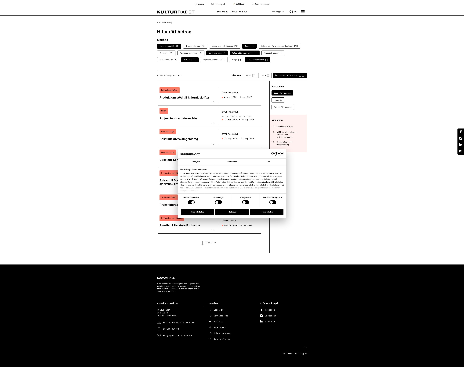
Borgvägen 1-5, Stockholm (177, 335)
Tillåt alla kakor (266, 212)
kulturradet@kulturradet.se (179, 322)
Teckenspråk (220, 4)
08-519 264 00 (171, 329)
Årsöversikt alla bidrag (286, 75)
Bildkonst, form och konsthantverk (279, 46)
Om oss (243, 11)
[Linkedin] (460, 145)
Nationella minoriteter (244, 53)
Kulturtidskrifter (257, 60)
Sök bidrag (222, 11)
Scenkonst (166, 53)
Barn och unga (217, 53)
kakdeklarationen (211, 188)
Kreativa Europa (195, 46)
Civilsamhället (168, 60)
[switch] (218, 202)
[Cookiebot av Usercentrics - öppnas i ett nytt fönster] (273, 154)
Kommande (278, 100)
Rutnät (248, 75)
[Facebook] (460, 131)
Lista (263, 75)
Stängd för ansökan (282, 107)
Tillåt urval (232, 212)
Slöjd (236, 60)
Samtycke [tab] (196, 162)
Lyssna (201, 4)
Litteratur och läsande (224, 46)
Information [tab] (232, 162)
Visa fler (210, 242)
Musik (249, 46)
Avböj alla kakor (197, 212)
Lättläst (240, 4)
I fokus (233, 11)
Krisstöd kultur (273, 53)
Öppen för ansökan (282, 93)
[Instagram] (460, 138)
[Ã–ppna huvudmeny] (303, 11)
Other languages (262, 4)
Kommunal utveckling (190, 53)
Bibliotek (190, 60)
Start (159, 22)
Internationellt (169, 46)
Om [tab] (268, 162)
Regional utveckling (214, 60)
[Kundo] (460, 151)
